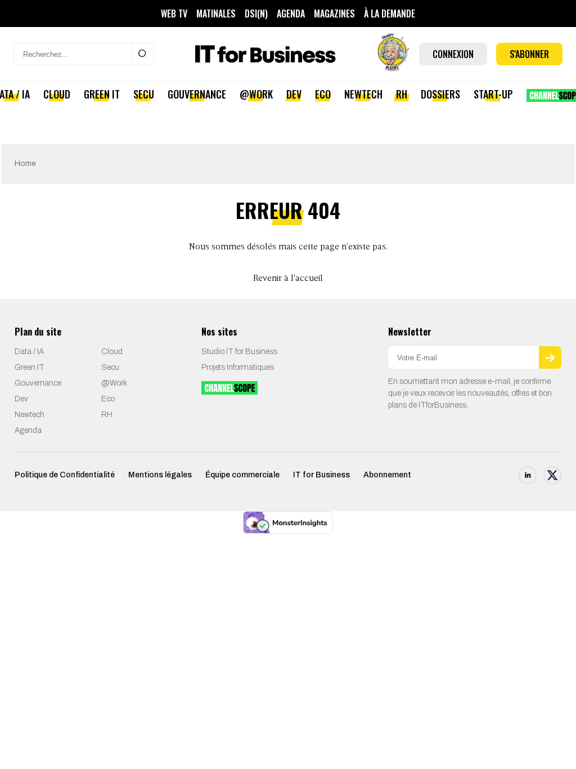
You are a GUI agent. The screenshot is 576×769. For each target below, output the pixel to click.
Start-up (493, 94)
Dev (294, 94)
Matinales (216, 13)
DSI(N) (256, 13)
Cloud (56, 94)
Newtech (363, 94)
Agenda (291, 13)
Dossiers (440, 94)
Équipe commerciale (242, 475)
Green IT (102, 94)
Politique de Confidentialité (65, 475)
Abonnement (387, 475)
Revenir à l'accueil (288, 278)
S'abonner (529, 54)
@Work (256, 94)
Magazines (334, 13)
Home (25, 163)
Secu (143, 94)
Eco (323, 94)
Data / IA (29, 351)
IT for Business (321, 475)
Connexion (453, 54)
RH (401, 94)
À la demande (389, 13)
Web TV (174, 13)
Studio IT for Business (239, 351)
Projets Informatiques (237, 367)
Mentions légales (160, 475)
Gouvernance (197, 94)
